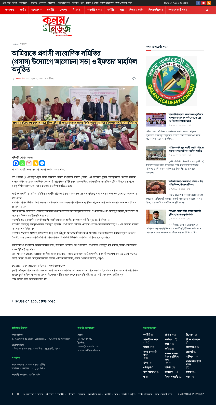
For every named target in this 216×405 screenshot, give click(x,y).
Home (15, 44)
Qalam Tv (20, 78)
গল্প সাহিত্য (148, 372)
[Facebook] (16, 163)
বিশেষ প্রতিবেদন (107, 3)
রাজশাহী (190, 352)
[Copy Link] (35, 163)
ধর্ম (166, 348)
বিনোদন (51, 3)
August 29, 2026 (178, 125)
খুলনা (145, 362)
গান (145, 376)
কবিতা (146, 347)
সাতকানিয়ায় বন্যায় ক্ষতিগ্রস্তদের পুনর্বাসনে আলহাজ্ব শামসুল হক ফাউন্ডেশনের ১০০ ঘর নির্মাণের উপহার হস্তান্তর (186, 117)
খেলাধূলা (42, 3)
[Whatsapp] (22, 163)
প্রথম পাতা (6, 3)
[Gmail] (29, 163)
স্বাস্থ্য (82, 3)
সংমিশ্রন (23, 44)
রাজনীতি (34, 3)
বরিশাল (168, 367)
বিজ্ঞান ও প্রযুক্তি (92, 3)
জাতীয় (14, 3)
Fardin (201, 394)
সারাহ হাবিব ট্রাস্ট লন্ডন (193, 363)
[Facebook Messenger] (42, 163)
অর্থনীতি (75, 3)
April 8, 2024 (37, 78)
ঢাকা (167, 344)
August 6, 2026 (177, 189)
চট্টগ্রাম (168, 334)
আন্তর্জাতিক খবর (64, 3)
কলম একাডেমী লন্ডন (124, 3)
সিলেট (188, 372)
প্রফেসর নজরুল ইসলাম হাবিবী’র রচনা (172, 356)
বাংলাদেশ (23, 3)
